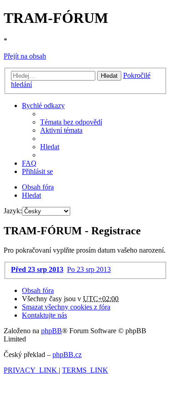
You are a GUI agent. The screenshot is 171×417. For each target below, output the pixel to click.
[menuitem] (71, 122)
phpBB (51, 331)
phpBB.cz (67, 354)
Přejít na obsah (25, 56)
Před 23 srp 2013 (37, 269)
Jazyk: (13, 211)
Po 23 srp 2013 (89, 269)
